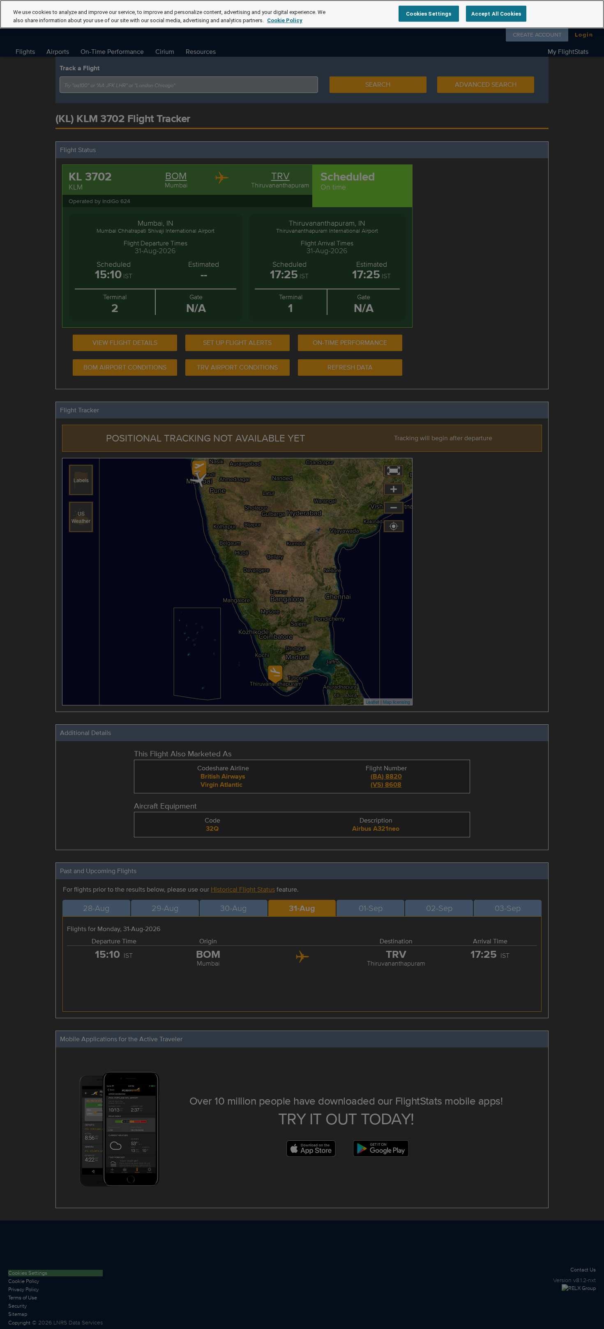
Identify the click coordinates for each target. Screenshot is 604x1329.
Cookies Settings (428, 13)
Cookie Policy (284, 20)
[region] (302, 14)
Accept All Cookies (496, 13)
